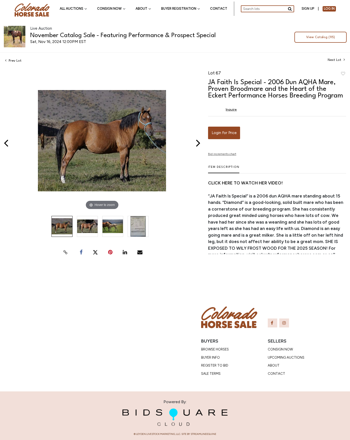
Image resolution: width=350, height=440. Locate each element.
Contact (218, 8)
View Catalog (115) (320, 37)
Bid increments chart (222, 154)
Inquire (231, 109)
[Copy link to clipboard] (66, 252)
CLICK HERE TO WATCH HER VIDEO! (245, 182)
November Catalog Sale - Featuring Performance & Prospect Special (123, 35)
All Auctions (71, 8)
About (141, 8)
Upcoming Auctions (286, 357)
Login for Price (224, 132)
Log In (329, 8)
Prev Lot (15, 60)
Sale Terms (211, 374)
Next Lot (335, 60)
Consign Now (109, 8)
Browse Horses (215, 349)
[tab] (223, 169)
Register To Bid (214, 365)
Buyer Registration (178, 8)
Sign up (308, 8)
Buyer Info (210, 357)
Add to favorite (343, 73)
